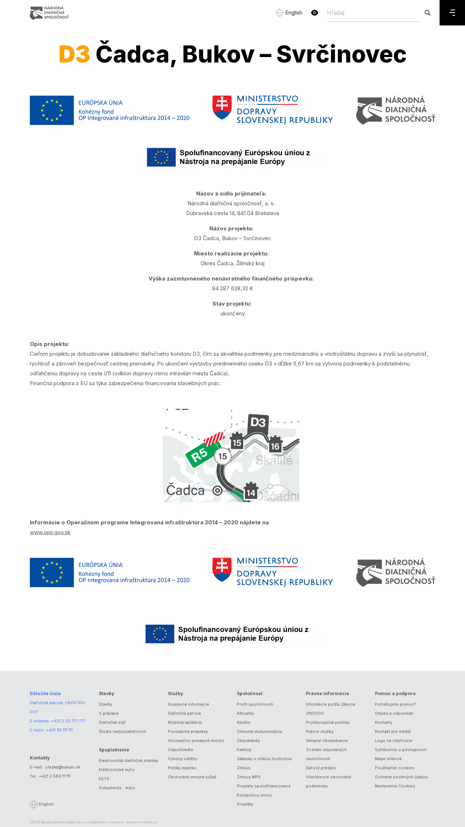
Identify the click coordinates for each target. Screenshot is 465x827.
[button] (315, 12)
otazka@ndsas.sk (62, 767)
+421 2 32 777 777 (68, 720)
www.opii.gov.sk (50, 532)
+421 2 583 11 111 (54, 776)
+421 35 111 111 (59, 730)
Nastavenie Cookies (395, 785)
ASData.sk (149, 822)
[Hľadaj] (427, 13)
